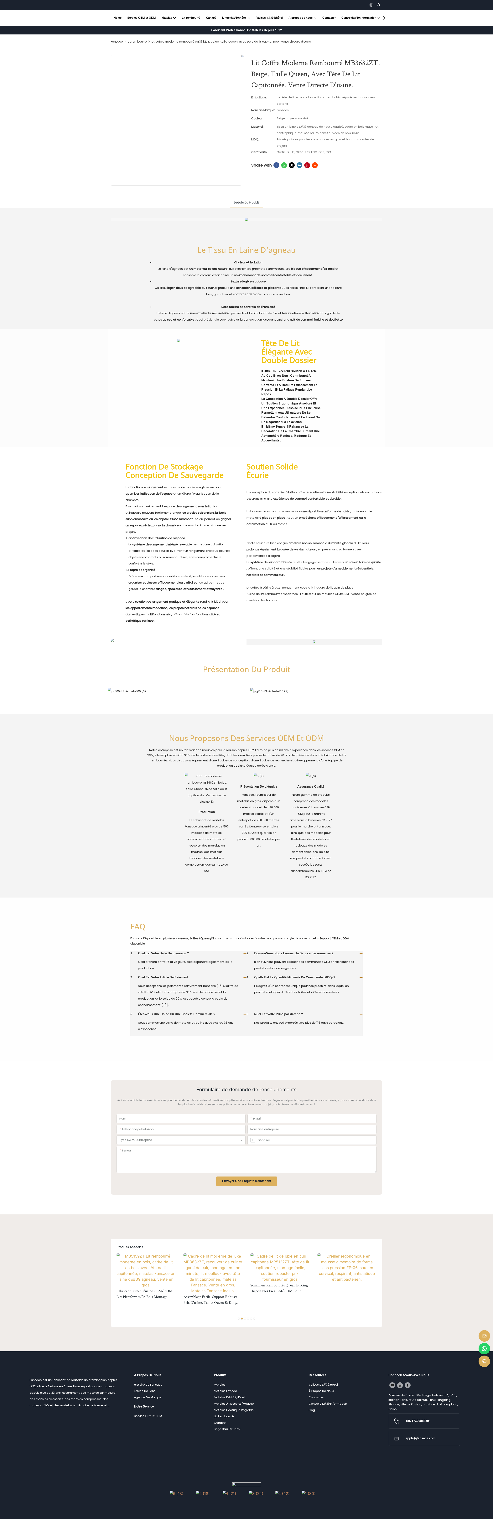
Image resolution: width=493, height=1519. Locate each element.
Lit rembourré (137, 41)
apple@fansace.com (420, 1438)
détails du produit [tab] (246, 202)
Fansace (117, 41)
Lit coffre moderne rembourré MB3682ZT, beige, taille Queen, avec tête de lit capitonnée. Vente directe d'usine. (232, 41)
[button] (384, 18)
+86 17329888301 (418, 1421)
